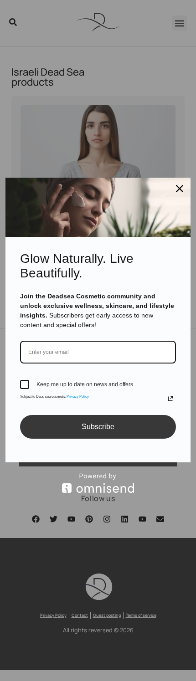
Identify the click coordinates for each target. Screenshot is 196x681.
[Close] (180, 189)
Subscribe (98, 426)
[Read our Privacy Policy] (170, 398)
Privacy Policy (78, 396)
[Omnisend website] (98, 483)
